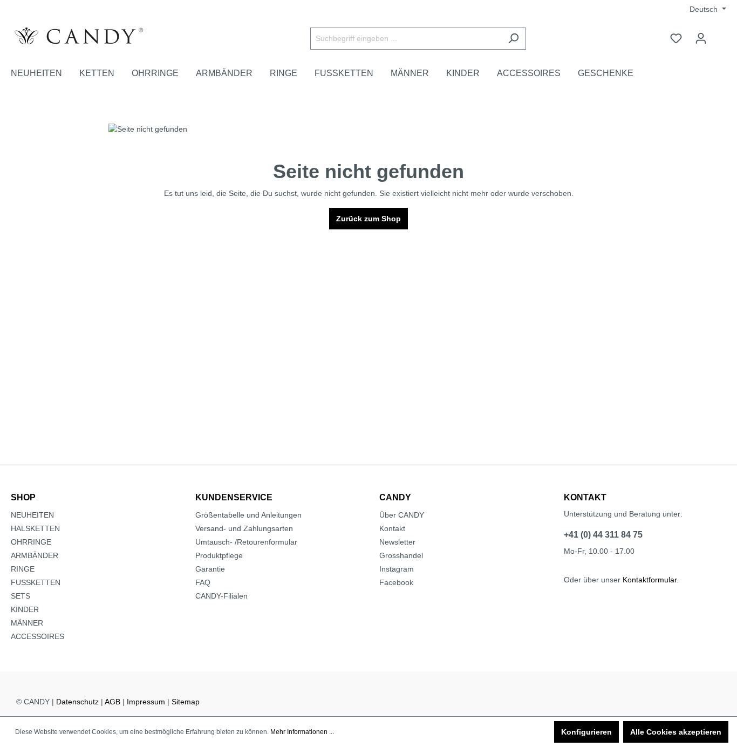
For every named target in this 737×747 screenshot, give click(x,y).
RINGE (23, 569)
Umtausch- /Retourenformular (246, 542)
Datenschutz (77, 701)
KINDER (25, 609)
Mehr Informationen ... (302, 732)
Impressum (146, 701)
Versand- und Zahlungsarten (244, 528)
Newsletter (397, 542)
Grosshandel (401, 555)
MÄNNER (27, 623)
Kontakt (392, 528)
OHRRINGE (31, 542)
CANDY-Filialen (221, 596)
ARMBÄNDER (34, 555)
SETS (20, 596)
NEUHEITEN (32, 515)
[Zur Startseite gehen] (92, 36)
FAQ (202, 582)
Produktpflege (219, 555)
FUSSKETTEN (35, 582)
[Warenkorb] (719, 34)
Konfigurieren (586, 732)
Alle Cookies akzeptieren (675, 732)
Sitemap (186, 701)
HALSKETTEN (35, 528)
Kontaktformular (650, 579)
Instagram (396, 569)
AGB (112, 701)
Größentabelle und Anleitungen (248, 515)
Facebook (396, 582)
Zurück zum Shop (368, 218)
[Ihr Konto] (700, 38)
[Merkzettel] (676, 38)
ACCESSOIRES (37, 636)
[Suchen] (513, 39)
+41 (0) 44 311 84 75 (603, 534)
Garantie (210, 569)
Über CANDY (401, 515)
